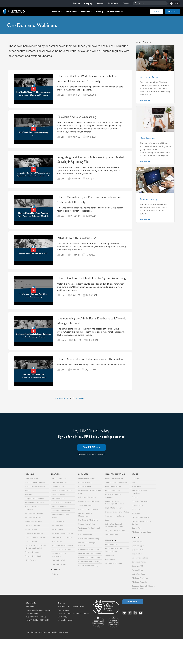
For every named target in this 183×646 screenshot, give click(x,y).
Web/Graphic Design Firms (115, 531)
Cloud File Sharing (85, 482)
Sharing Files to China (86, 524)
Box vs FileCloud (31, 529)
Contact (126, 3)
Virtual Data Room (85, 505)
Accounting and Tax (112, 490)
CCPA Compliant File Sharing (89, 561)
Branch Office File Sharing (88, 565)
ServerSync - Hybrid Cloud (62, 490)
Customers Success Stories (35, 533)
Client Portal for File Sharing (88, 549)
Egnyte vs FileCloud (32, 525)
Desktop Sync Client (59, 478)
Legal (107, 520)
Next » (82, 398)
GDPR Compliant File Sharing (89, 557)
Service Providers (115, 11)
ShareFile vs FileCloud (33, 521)
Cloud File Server (84, 486)
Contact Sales (137, 542)
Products (56, 11)
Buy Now (28, 494)
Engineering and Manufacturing (117, 512)
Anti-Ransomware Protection (62, 533)
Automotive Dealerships (114, 478)
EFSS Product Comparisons (35, 502)
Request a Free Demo (140, 501)
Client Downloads (31, 478)
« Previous (60, 398)
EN (175, 3)
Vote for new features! (140, 558)
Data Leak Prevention (60, 507)
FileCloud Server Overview (35, 482)
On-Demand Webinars (113, 563)
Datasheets (109, 555)
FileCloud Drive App (59, 482)
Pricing (99, 11)
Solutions (70, 11)
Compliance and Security (34, 498)
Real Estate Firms (111, 535)
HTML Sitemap (30, 560)
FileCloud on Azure (59, 564)
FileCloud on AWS (58, 560)
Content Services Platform (88, 509)
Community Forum (139, 562)
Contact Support (138, 546)
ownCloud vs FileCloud (33, 517)
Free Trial (173, 11)
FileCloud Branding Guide (141, 532)
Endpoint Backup (58, 486)
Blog (133, 482)
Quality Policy (137, 509)
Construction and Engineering (116, 482)
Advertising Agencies (113, 486)
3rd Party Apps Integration (61, 549)
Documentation (137, 554)
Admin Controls (57, 529)
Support (100, 3)
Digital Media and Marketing (115, 508)
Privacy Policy (137, 505)
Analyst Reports (111, 544)
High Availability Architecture (62, 545)
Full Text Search (58, 521)
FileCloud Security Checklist (35, 537)
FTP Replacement (85, 535)
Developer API (137, 566)
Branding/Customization (61, 511)
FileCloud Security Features (62, 537)
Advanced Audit (58, 525)
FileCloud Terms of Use (140, 517)
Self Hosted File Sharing (87, 497)
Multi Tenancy (57, 541)
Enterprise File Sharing (86, 478)
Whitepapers (110, 559)
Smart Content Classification (62, 502)
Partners (76, 3)
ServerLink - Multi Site (60, 494)
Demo (156, 11)
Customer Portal (138, 550)
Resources (85, 11)
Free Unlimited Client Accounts (90, 553)
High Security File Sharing (88, 520)
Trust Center (113, 3)
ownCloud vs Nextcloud (34, 513)
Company (88, 3)
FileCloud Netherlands (33, 556)
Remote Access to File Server (89, 501)
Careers (135, 497)
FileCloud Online (31, 541)
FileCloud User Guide (140, 578)
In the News (136, 486)
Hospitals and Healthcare (114, 516)
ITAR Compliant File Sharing (88, 539)
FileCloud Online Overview (35, 486)
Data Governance (58, 498)
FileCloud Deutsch (32, 552)
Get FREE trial (91, 447)
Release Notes (137, 570)
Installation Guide (138, 574)
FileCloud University (139, 582)
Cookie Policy (137, 528)
